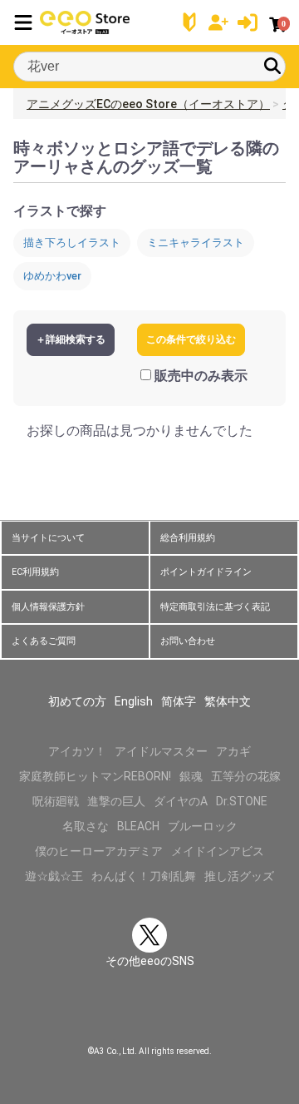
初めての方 (77, 701)
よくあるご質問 (44, 641)
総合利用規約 (187, 537)
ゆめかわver (52, 276)
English (134, 701)
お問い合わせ (187, 641)
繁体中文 (227, 701)
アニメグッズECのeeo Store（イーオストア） (148, 104)
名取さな (85, 826)
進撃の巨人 (116, 801)
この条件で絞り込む (191, 339)
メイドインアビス (217, 851)
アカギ (233, 751)
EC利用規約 (35, 572)
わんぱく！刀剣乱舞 (143, 876)
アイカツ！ (77, 751)
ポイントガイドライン (206, 572)
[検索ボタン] (272, 65)
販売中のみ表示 (201, 376)
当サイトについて (48, 537)
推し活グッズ (239, 876)
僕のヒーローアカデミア (99, 851)
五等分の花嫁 (246, 776)
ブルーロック (203, 826)
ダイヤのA (181, 801)
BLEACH (138, 826)
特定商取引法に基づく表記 (215, 607)
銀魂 (191, 776)
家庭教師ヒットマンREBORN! (95, 776)
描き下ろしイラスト (71, 242)
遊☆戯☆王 (54, 876)
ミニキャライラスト (195, 242)
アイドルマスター (161, 751)
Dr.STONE (241, 801)
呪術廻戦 (55, 801)
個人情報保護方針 (48, 607)
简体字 (178, 701)
